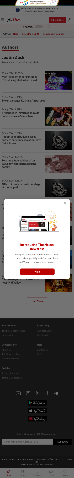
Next (37, 271)
